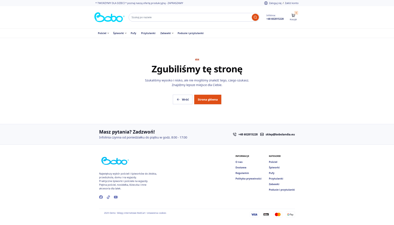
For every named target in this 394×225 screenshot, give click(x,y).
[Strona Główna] (109, 17)
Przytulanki (148, 33)
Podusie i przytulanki (191, 33)
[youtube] (116, 197)
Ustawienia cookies (156, 212)
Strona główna (208, 99)
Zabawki (165, 33)
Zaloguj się (275, 3)
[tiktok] (108, 197)
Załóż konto (292, 3)
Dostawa (240, 167)
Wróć (185, 99)
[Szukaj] (255, 17)
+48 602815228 (275, 19)
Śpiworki (118, 33)
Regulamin (242, 173)
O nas (239, 162)
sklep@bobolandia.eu (280, 134)
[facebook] (101, 197)
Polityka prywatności (248, 178)
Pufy (133, 33)
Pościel (102, 33)
